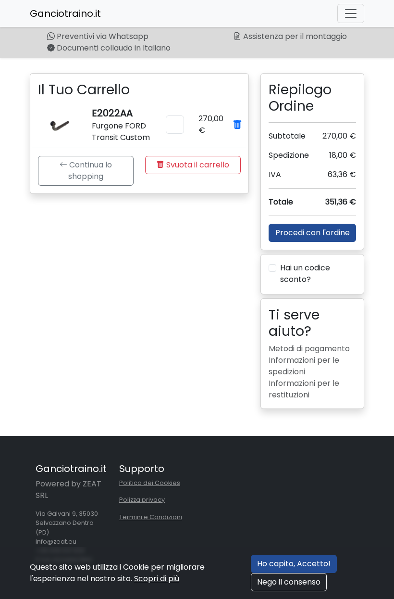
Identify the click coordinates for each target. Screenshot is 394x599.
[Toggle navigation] (350, 13)
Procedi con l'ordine (312, 232)
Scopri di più (156, 578)
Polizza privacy (142, 500)
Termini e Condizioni (150, 517)
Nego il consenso (288, 581)
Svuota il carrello (196, 164)
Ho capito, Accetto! (294, 563)
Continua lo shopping (89, 170)
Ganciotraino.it (65, 13)
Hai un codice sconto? (305, 273)
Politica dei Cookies (149, 483)
